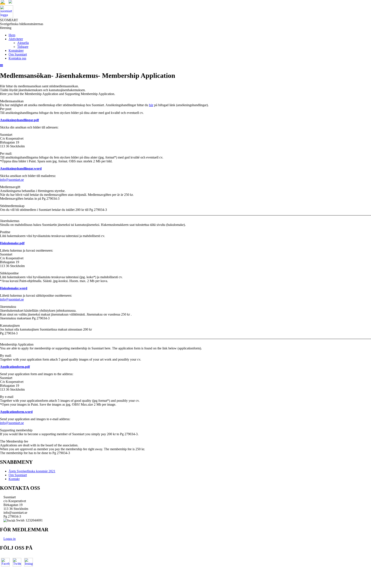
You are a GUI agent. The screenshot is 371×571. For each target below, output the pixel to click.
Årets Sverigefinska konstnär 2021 (32, 471)
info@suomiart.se (12, 179)
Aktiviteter (16, 39)
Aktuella (23, 43)
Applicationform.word (16, 412)
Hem (12, 35)
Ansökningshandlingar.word (21, 168)
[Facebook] (5, 562)
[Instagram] (28, 562)
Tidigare (22, 46)
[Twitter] (17, 562)
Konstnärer (16, 50)
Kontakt (14, 479)
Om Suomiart (18, 54)
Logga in (9, 539)
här (151, 105)
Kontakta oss (17, 58)
